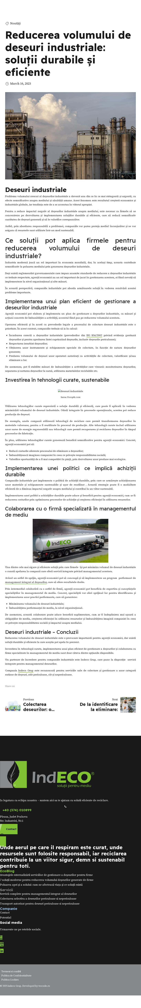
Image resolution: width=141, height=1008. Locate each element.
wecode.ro (44, 986)
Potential (5, 917)
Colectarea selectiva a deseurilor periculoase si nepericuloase (38, 898)
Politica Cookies (10, 979)
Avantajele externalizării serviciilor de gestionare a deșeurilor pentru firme (46, 875)
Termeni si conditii (11, 971)
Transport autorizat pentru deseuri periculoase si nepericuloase (39, 903)
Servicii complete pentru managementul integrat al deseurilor (38, 894)
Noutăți (15, 23)
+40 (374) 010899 (17, 810)
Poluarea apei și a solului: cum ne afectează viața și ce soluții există (41, 884)
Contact (5, 912)
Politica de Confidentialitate (16, 975)
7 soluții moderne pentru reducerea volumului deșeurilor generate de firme (46, 880)
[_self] (65, 806)
